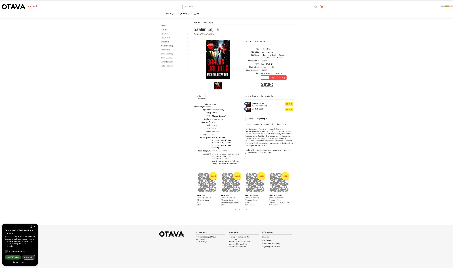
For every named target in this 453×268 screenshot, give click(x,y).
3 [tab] (243, 209)
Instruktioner (267, 240)
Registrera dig (183, 13)
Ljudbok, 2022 (257, 109)
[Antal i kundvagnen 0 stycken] (321, 7)
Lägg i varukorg (278, 77)
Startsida (197, 22)
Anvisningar (170, 13)
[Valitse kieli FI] (443, 6)
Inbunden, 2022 (258, 103)
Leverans (265, 237)
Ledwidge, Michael (268, 55)
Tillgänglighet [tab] (262, 119)
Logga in (195, 13)
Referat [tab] (250, 119)
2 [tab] (239, 209)
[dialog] (20, 245)
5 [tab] (250, 209)
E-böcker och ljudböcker (222, 142)
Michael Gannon (218, 116)
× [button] (34, 226)
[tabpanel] (207, 189)
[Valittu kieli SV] (447, 6)
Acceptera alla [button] (13, 257)
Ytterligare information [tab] (200, 97)
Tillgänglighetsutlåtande (271, 247)
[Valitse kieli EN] (451, 6)
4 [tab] (246, 209)
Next (292, 189)
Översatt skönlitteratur (221, 140)
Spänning (215, 147)
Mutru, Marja (266, 57)
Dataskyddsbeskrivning (271, 243)
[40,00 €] (207, 192)
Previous (193, 189)
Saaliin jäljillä (208, 22)
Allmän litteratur (218, 137)
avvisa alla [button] (28, 257)
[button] (315, 6)
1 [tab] (236, 209)
